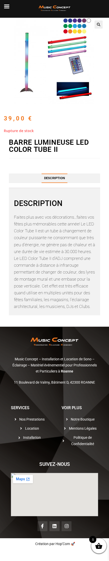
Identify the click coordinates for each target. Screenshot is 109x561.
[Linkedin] (54, 526)
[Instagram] (67, 526)
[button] (99, 24)
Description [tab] (54, 178)
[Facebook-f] (43, 526)
